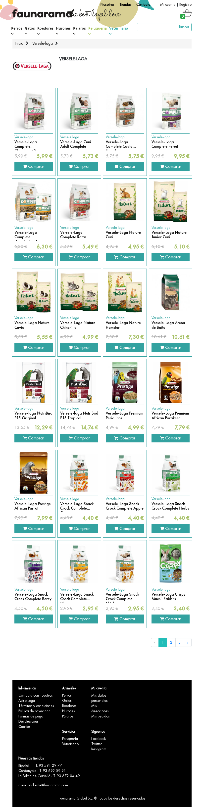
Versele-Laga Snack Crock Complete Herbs (170, 506)
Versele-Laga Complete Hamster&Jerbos (28, 234)
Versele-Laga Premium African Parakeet (170, 415)
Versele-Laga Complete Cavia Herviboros (119, 144)
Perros (16, 28)
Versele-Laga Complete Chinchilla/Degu (28, 144)
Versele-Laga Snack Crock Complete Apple (125, 506)
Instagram (98, 749)
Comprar (35, 166)
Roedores (45, 28)
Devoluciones (28, 721)
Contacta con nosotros (35, 695)
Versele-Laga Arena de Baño (168, 325)
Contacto (143, 4)
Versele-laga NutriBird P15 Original (33, 415)
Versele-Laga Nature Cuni (123, 234)
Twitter (96, 744)
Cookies (24, 726)
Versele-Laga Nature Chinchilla (77, 325)
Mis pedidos (100, 716)
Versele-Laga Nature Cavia (32, 325)
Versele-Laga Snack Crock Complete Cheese (77, 596)
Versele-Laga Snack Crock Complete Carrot (77, 506)
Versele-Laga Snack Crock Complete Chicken (122, 596)
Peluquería (97, 28)
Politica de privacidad (34, 711)
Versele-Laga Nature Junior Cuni (169, 234)
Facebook (98, 738)
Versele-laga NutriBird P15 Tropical (79, 415)
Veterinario (70, 744)
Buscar (184, 27)
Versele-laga (42, 43)
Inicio (19, 43)
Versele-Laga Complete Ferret (165, 144)
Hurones (63, 28)
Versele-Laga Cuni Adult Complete (75, 144)
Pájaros (79, 28)
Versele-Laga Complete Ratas (73, 234)
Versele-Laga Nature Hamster (123, 325)
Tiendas (125, 4)
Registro (185, 4)
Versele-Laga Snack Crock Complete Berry (32, 596)
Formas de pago (30, 716)
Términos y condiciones (36, 706)
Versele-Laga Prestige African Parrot (32, 506)
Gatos (30, 28)
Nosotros (107, 4)
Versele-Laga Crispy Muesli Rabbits (169, 596)
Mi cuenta (167, 4)
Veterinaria (118, 28)
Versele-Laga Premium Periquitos (124, 415)
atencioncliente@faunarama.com (43, 785)
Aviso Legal (27, 700)
